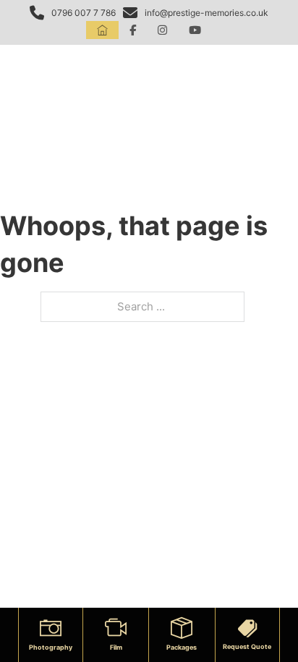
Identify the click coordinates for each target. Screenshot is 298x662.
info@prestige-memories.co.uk (206, 12)
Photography (50, 647)
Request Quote (247, 646)
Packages (181, 647)
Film (116, 647)
